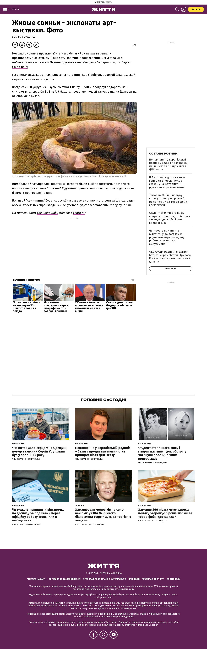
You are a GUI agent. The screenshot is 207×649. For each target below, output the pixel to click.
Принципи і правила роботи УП (146, 579)
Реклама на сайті (36, 579)
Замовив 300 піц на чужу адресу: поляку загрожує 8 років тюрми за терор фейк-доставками (168, 200)
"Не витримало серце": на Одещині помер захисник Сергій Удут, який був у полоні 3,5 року (39, 451)
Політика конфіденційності (65, 579)
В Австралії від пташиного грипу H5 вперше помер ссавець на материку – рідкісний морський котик (167, 182)
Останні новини (163, 153)
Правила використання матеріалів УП (104, 579)
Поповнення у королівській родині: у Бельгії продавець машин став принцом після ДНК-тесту (168, 164)
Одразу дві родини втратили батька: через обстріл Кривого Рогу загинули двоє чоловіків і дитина (170, 256)
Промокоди (173, 579)
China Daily (20, 67)
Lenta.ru (79, 213)
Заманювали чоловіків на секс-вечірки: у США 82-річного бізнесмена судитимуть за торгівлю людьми (103, 515)
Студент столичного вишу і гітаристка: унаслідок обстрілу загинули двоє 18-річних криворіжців (169, 217)
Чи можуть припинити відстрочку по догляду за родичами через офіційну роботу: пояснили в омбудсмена (166, 237)
